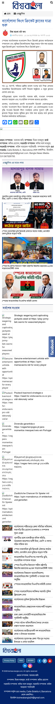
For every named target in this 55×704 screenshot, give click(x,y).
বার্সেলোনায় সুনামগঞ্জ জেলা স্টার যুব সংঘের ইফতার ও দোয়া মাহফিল (31, 640)
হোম (8, 13)
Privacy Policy (9, 660)
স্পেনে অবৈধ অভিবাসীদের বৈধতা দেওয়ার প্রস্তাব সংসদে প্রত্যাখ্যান (31, 624)
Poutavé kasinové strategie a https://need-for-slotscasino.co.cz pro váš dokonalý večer (32, 396)
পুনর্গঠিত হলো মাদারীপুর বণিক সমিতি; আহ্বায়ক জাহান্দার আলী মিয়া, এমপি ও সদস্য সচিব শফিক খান (26, 197)
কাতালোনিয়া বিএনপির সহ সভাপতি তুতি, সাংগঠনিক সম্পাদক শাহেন (30, 558)
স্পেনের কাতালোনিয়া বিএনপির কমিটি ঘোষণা (19, 300)
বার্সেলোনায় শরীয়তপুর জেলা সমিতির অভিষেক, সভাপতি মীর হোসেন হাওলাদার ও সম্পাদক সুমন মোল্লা (33, 530)
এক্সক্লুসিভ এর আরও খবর (13, 162)
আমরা (21, 660)
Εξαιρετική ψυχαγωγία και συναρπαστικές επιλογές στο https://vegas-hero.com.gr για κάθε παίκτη (31, 461)
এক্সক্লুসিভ (20, 13)
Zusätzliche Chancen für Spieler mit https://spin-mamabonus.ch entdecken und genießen (33, 496)
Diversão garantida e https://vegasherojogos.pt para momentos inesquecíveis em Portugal (32, 427)
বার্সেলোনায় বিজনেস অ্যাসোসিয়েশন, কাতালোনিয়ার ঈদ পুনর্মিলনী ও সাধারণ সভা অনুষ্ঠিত (31, 576)
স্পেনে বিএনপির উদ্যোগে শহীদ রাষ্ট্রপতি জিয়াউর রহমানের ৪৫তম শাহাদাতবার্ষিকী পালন (27, 267)
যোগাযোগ (31, 660)
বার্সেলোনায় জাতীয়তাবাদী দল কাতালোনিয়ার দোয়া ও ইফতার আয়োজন (32, 632)
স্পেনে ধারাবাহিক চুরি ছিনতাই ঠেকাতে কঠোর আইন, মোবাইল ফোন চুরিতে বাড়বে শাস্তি (26, 232)
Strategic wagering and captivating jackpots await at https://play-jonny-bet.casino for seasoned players (31, 319)
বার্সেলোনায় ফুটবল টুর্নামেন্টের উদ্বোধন (29, 599)
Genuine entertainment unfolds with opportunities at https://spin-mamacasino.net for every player (31, 362)
